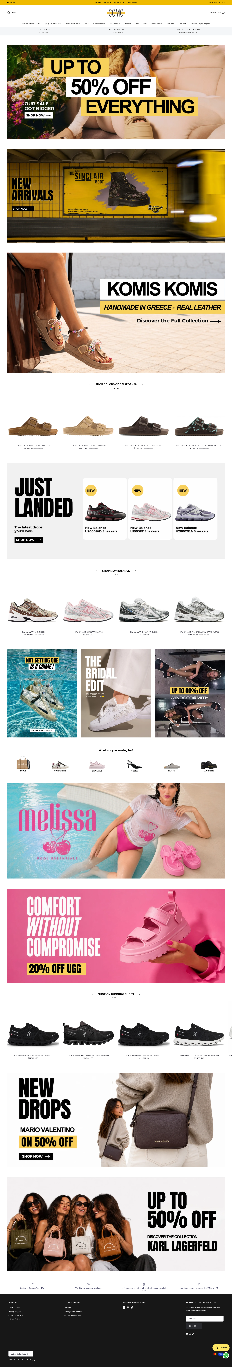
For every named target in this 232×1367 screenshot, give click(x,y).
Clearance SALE (99, 23)
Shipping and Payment (72, 1315)
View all (116, 388)
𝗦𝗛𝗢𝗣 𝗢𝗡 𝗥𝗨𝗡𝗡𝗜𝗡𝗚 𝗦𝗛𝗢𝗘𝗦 (116, 994)
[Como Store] (116, 12)
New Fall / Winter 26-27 (31, 23)
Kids (145, 23)
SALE (87, 23)
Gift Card (182, 23)
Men (137, 23)
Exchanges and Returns (73, 1311)
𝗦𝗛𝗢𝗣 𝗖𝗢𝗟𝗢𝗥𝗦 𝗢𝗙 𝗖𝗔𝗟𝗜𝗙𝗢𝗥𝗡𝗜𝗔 (116, 384)
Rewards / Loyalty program (200, 23)
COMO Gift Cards (15, 1315)
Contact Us (68, 1308)
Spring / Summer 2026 (52, 23)
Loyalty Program (14, 1311)
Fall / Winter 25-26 (73, 23)
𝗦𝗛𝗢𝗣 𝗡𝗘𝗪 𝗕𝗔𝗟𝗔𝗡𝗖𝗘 (116, 570)
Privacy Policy (14, 1319)
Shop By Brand (115, 23)
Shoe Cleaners (156, 23)
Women (128, 23)
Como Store (17, 1360)
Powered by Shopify (28, 1360)
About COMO (14, 1308)
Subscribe (194, 1326)
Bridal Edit (170, 23)
